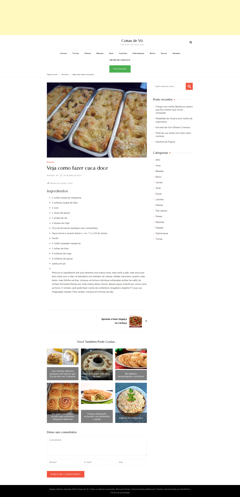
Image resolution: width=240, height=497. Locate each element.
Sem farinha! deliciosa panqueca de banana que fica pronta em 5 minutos (63, 374)
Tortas (75, 53)
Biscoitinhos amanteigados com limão (131, 375)
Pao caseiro (161, 210)
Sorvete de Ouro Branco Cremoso (173, 127)
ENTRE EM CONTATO (120, 60)
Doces (164, 53)
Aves (111, 53)
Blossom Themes (155, 489)
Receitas (50, 162)
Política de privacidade (120, 492)
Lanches (123, 53)
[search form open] (190, 42)
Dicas (158, 188)
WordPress (185, 489)
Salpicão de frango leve (131, 418)
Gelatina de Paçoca (165, 141)
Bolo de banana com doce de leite (97, 375)
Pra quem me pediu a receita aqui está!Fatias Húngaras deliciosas (62, 416)
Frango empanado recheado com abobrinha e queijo (97, 416)
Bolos (152, 53)
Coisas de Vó (132, 40)
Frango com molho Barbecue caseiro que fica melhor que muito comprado (174, 109)
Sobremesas (138, 53)
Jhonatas (50, 175)
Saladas (176, 53)
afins (158, 159)
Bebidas (160, 171)
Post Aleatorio (120, 68)
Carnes (63, 53)
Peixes (88, 53)
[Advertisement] (75, 17)
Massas (99, 53)
